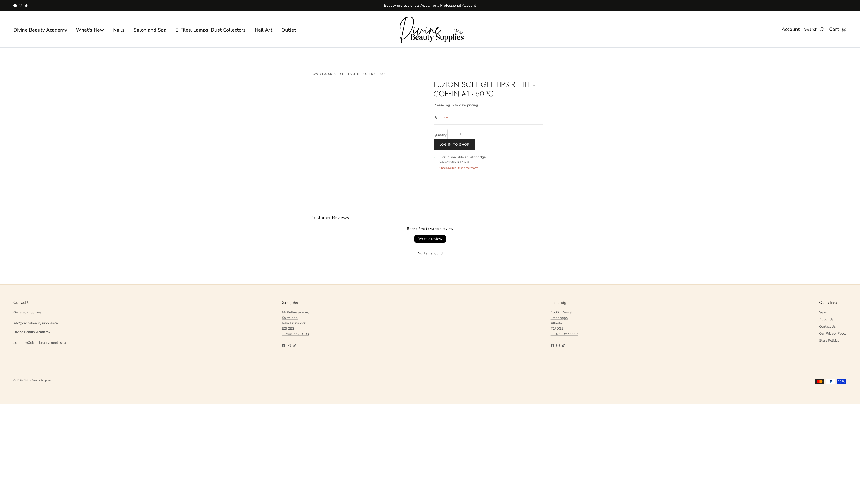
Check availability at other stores (458, 168)
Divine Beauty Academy (40, 30)
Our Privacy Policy (833, 333)
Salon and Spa (149, 30)
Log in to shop (454, 144)
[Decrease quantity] (452, 134)
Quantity (440, 135)
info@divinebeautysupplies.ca (35, 323)
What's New (90, 30)
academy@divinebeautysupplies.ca (39, 342)
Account (469, 5)
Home (314, 74)
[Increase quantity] (469, 134)
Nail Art (263, 30)
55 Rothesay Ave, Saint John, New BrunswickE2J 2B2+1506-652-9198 (295, 323)
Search (824, 312)
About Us (826, 319)
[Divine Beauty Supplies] (430, 29)
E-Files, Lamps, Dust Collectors (210, 30)
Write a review (430, 238)
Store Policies (829, 340)
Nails (119, 30)
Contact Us (827, 326)
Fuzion (443, 117)
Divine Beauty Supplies (37, 380)
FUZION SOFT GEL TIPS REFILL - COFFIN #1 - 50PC (354, 74)
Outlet (288, 30)
